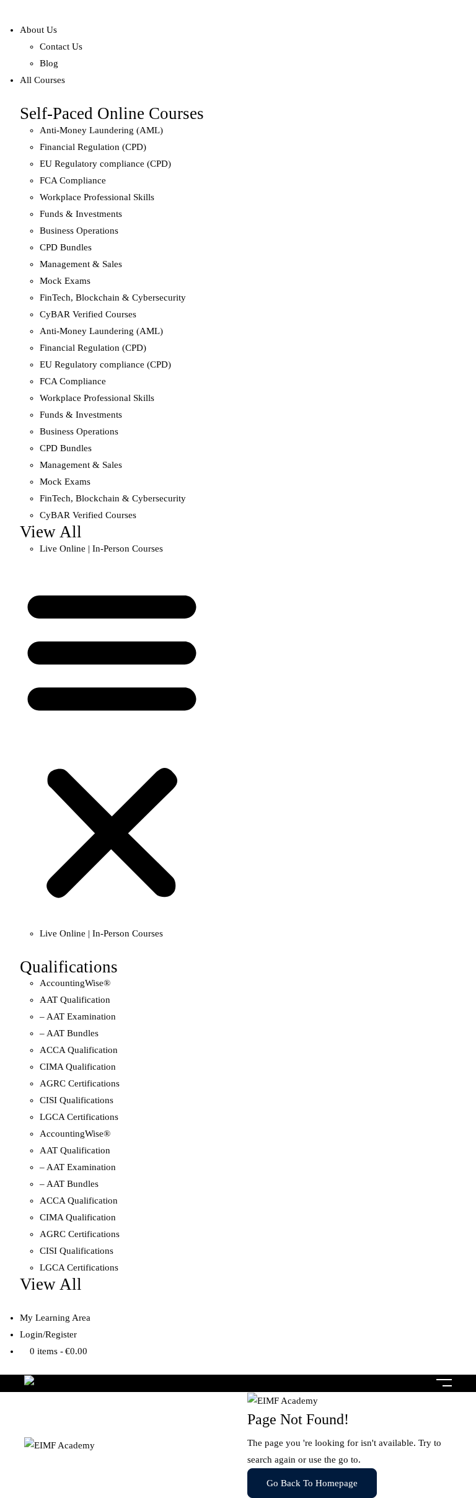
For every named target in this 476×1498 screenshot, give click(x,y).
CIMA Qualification (78, 1067)
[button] (112, 741)
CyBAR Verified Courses (88, 314)
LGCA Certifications (79, 1117)
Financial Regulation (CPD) (93, 147)
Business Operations (79, 231)
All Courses (42, 80)
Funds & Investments (81, 214)
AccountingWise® (75, 983)
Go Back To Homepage (312, 1483)
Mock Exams (65, 281)
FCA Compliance (73, 180)
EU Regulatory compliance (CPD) (105, 164)
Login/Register (48, 1334)
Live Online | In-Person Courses (101, 548)
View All (51, 531)
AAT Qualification (75, 1000)
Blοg (49, 63)
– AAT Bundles (69, 1033)
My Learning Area (55, 1318)
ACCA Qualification (79, 1050)
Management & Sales (81, 264)
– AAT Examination (78, 1016)
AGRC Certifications (80, 1083)
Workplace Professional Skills (97, 197)
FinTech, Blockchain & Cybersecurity (113, 297)
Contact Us (61, 46)
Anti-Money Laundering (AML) (101, 130)
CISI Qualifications (76, 1100)
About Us (38, 30)
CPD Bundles (66, 247)
